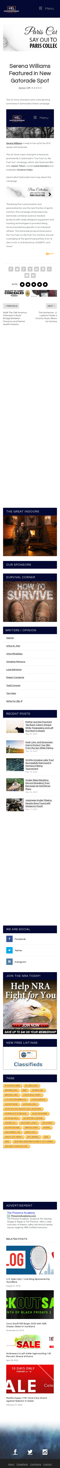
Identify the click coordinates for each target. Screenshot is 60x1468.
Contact (47, 1464)
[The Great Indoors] (30, 535)
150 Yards (47, 1123)
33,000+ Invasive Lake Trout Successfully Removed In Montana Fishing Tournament (39, 764)
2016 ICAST (30, 1132)
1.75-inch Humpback (15, 1099)
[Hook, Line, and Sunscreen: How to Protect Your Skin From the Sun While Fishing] (15, 746)
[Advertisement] (30, 870)
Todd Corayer (13, 685)
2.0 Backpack (38, 1099)
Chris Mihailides (14, 654)
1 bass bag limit (32, 1095)
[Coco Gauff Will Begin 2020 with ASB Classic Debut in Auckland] (30, 1304)
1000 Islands (31, 1127)
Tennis (21, 88)
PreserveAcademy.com (23, 1216)
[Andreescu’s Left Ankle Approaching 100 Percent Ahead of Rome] (30, 1342)
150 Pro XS (10, 1123)
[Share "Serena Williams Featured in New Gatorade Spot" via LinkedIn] (36, 269)
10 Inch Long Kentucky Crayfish (23, 1109)
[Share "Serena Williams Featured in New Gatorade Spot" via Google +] (23, 269)
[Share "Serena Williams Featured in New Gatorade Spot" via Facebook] (11, 269)
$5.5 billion (31, 1085)
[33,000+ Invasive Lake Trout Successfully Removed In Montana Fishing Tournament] (15, 764)
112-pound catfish (33, 1118)
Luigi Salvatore (14, 670)
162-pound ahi (12, 1127)
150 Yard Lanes (29, 1123)
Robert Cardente (15, 677)
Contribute (35, 1464)
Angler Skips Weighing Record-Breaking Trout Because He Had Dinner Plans (37, 784)
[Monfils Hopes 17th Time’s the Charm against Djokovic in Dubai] (30, 1379)
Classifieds (22, 1464)
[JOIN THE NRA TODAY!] (30, 1007)
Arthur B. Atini (13, 646)
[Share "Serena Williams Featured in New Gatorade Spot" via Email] (27, 275)
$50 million (11, 1090)
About (11, 1464)
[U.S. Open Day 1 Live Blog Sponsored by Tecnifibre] (30, 1260)
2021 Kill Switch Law (16, 1146)
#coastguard (12, 1085)
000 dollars (11, 1095)
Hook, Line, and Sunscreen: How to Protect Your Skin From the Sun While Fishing (39, 745)
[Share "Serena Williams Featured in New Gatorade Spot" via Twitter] (17, 269)
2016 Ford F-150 (12, 1132)
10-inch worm (39, 1113)
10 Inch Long (29, 1104)
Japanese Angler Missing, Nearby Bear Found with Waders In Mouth (38, 803)
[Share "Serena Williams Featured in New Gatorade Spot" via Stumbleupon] (49, 269)
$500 (24, 1090)
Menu (49, 8)
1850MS (46, 1127)
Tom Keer (11, 693)
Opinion (10, 638)
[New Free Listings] (30, 1058)
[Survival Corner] (30, 601)
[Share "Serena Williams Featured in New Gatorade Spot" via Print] (33, 275)
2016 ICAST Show (13, 1137)
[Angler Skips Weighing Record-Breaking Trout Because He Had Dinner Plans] (15, 784)
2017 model (33, 1137)
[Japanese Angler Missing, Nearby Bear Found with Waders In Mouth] (15, 804)
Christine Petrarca (15, 662)
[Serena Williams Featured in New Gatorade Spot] (30, 37)
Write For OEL (13, 701)
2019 (7, 1141)
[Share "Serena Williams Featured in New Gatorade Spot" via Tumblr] (30, 269)
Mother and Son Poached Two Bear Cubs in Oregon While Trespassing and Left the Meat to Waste (39, 726)
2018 (46, 1137)
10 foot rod (11, 1104)
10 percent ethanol (16, 1113)
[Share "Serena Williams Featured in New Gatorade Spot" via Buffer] (43, 269)
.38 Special (37, 1090)
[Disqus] (30, 377)
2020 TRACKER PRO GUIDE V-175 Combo (33, 1141)
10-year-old (11, 1118)
